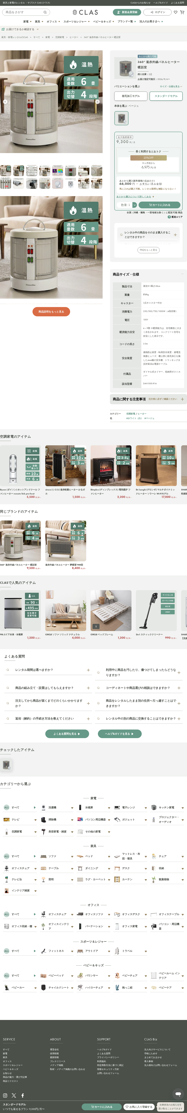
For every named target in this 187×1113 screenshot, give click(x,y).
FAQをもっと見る (148, 250)
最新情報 (54, 1057)
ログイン (160, 12)
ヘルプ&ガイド (160, 2)
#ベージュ (149, 418)
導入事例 (148, 1061)
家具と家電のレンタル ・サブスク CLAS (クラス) (26, 2)
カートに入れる (161, 204)
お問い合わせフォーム (108, 1073)
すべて (36, 37)
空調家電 (59, 37)
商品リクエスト (10, 1081)
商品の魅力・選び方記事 (15, 1077)
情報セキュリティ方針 (108, 1069)
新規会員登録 (129, 12)
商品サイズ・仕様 (126, 274)
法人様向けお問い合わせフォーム (160, 1065)
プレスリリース (57, 1061)
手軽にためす (150, 1053)
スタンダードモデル (166, 95)
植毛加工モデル (131, 95)
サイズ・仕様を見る (170, 86)
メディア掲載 (56, 1065)
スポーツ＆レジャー (13, 1065)
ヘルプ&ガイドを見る (117, 733)
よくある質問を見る (65, 733)
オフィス (7, 1061)
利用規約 (101, 1061)
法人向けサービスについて (157, 1049)
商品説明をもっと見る (51, 311)
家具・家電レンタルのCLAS (14, 37)
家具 (5, 1057)
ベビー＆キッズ (10, 1069)
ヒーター (74, 37)
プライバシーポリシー (108, 1057)
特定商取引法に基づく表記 (110, 1065)
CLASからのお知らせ (140, 2)
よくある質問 (177, 2)
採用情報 (54, 1053)
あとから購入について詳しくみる (134, 196)
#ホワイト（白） (134, 418)
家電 (47, 37)
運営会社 (54, 1049)
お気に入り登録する (140, 1106)
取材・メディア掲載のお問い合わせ (67, 1069)
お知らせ (7, 1073)
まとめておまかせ (153, 1057)
